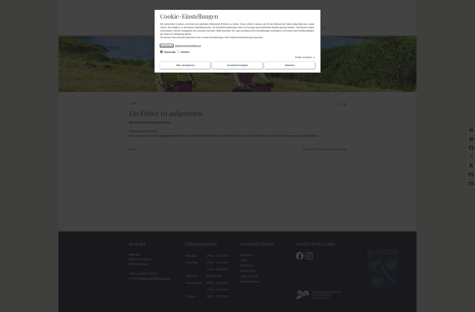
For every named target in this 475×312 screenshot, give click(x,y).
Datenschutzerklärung (188, 45)
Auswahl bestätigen (237, 65)
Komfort (184, 52)
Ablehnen (290, 65)
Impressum (166, 45)
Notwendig (170, 52)
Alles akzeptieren (185, 65)
